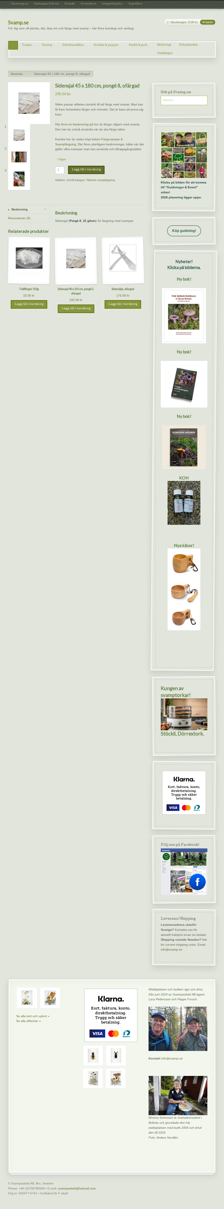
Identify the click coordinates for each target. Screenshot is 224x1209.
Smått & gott (138, 45)
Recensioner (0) (19, 218)
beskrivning (81, 124)
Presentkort (88, 4)
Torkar (27, 45)
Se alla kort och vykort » (32, 1016)
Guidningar (165, 53)
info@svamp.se (171, 949)
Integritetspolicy (112, 4)
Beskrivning (19, 209)
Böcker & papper (106, 45)
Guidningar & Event (46, 4)
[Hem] (13, 45)
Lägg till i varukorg (86, 169)
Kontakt (70, 4)
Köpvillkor (135, 4)
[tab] (28, 209)
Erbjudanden (188, 45)
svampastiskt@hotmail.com (77, 1188)
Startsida (16, 74)
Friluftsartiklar (73, 45)
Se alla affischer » (28, 1021)
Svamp (47, 45)
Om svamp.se (19, 4)
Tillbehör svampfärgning (100, 180)
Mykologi (164, 45)
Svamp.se (18, 22)
